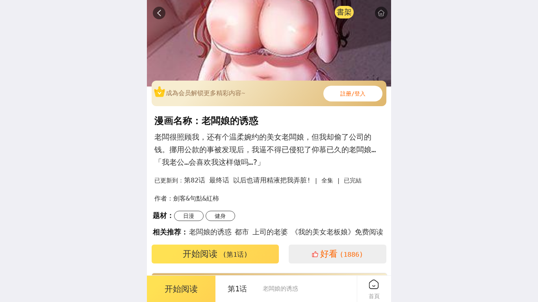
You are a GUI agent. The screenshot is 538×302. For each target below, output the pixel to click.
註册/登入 (352, 93)
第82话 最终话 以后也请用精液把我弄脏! (247, 180)
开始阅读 (215, 254)
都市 (242, 232)
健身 (220, 216)
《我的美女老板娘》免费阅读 (337, 232)
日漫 (188, 216)
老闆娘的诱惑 (210, 232)
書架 (344, 12)
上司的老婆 (270, 232)
